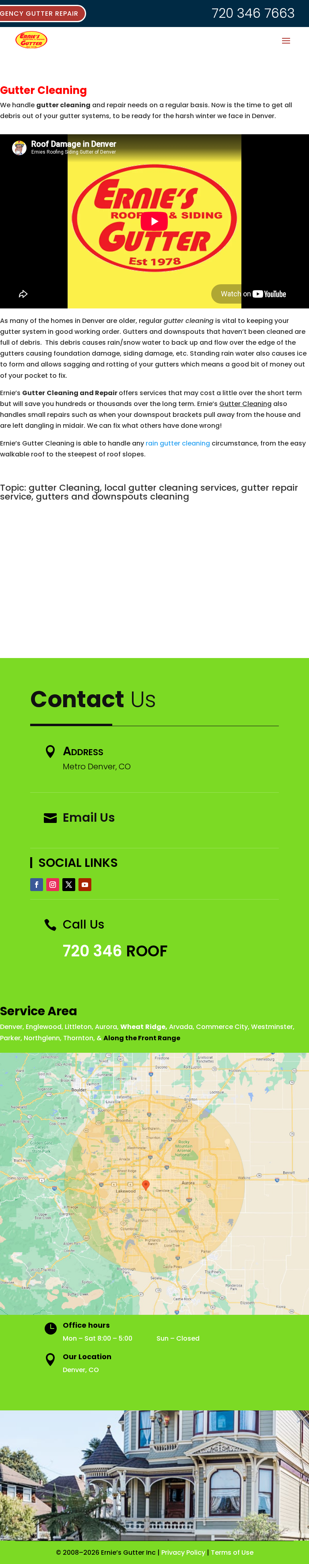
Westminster (272, 1026)
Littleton (78, 1026)
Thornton (78, 1038)
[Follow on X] (68, 884)
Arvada (181, 1026)
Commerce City (222, 1026)
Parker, (11, 1038)
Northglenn (42, 1038)
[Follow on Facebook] (36, 884)
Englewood (44, 1026)
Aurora (106, 1026)
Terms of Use (232, 1552)
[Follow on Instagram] (52, 884)
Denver (11, 1026)
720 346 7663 (253, 13)
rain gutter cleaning (178, 443)
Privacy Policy (183, 1552)
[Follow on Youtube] (84, 884)
